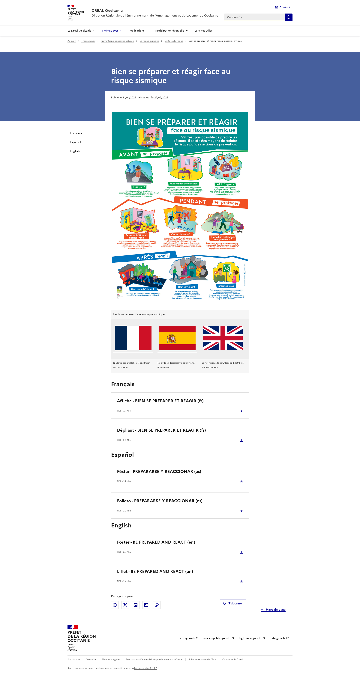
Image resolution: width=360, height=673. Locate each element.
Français (76, 133)
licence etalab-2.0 (143, 668)
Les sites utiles (203, 31)
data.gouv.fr (277, 638)
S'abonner (235, 603)
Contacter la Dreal (232, 659)
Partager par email (146, 605)
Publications (136, 31)
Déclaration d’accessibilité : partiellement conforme (154, 659)
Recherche (288, 17)
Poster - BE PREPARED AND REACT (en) (156, 542)
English (75, 151)
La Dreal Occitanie (79, 31)
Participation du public (169, 31)
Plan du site (74, 659)
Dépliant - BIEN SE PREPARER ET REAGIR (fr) (161, 430)
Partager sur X (125, 605)
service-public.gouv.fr (217, 638)
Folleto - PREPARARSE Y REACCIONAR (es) (159, 501)
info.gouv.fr (187, 638)
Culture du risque (174, 41)
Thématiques (110, 31)
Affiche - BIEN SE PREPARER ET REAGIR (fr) (160, 401)
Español (75, 142)
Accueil (72, 41)
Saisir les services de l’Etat (202, 659)
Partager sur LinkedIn (136, 605)
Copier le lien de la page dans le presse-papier (156, 605)
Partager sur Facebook (114, 605)
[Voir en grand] (180, 208)
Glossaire (91, 659)
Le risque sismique (149, 41)
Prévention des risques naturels (117, 41)
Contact (285, 7)
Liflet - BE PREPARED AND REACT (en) (155, 571)
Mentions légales (111, 659)
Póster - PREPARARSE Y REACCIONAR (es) (159, 471)
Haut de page (275, 609)
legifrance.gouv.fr (250, 638)
